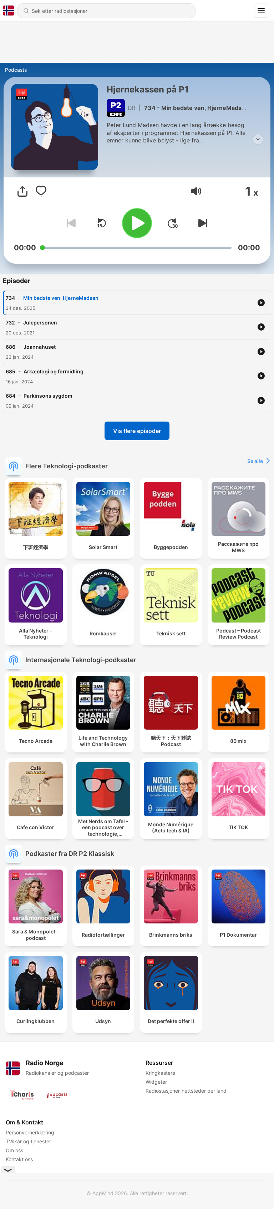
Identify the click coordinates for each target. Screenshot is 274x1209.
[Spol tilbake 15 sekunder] (101, 223)
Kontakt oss (19, 1159)
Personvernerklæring (30, 1132)
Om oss (14, 1150)
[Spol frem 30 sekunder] (173, 223)
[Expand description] (258, 139)
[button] (196, 191)
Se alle (255, 461)
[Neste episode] (201, 223)
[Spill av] (137, 223)
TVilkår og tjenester (28, 1141)
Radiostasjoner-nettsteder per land (186, 1091)
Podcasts (16, 70)
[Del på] (22, 191)
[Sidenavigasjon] (261, 11)
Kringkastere (160, 1073)
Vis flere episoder (137, 430)
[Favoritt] (41, 191)
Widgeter (156, 1082)
